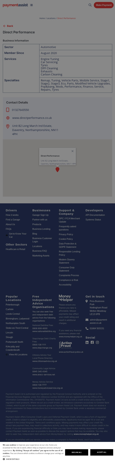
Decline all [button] (77, 452)
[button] (33, 459)
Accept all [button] (101, 452)
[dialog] (57, 452)
